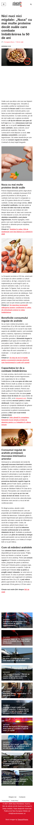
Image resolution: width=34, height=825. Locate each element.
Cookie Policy (14, 800)
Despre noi (12, 797)
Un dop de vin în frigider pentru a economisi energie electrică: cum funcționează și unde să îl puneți (15, 360)
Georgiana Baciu (9, 42)
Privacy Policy (5, 800)
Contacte (22, 797)
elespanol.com (21, 398)
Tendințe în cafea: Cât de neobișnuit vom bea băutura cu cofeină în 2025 (16, 231)
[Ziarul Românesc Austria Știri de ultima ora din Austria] (17, 4)
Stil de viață (19, 42)
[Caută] (31, 4)
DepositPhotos (23, 820)
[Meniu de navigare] (3, 4)
